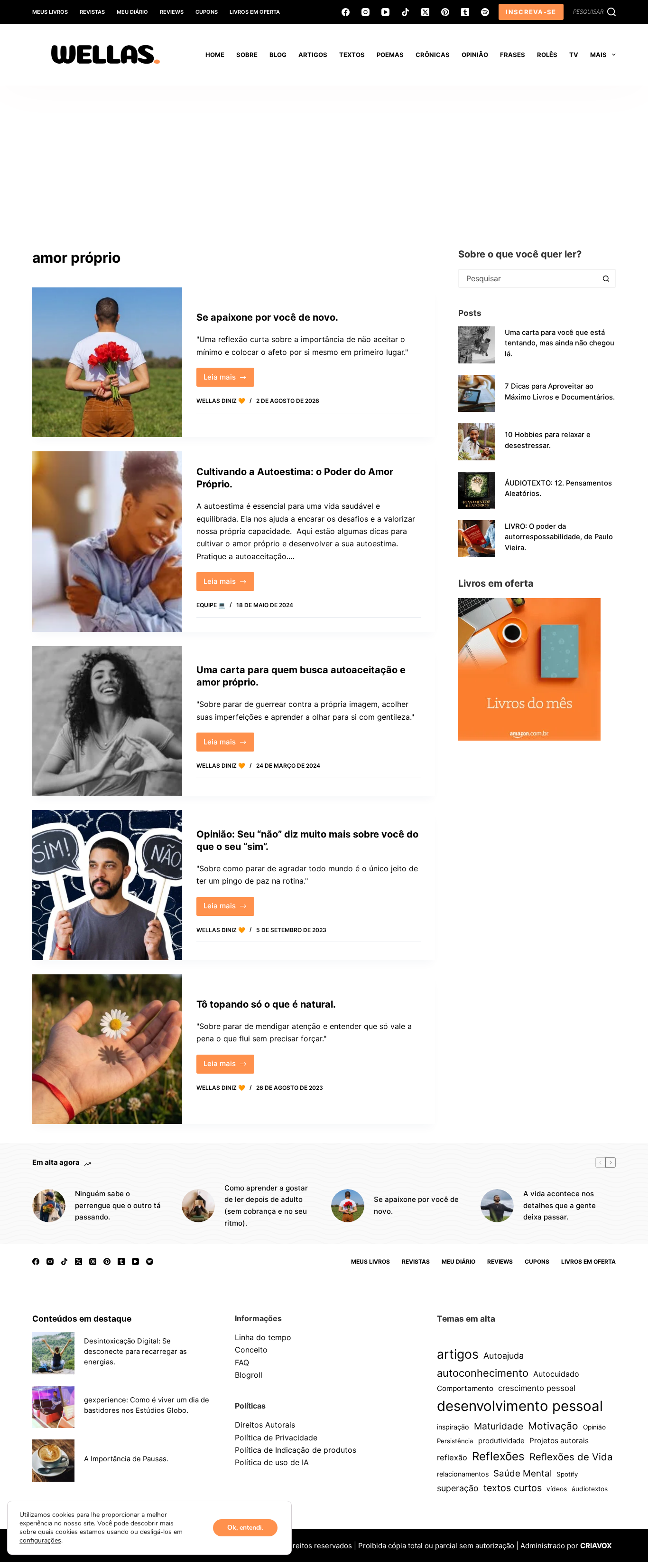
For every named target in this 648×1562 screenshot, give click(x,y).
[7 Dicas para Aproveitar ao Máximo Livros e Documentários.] (476, 393)
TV (573, 54)
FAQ (242, 1362)
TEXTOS (352, 54)
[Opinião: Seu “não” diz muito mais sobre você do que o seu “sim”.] (107, 885)
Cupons (206, 12)
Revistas (92, 12)
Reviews (172, 12)
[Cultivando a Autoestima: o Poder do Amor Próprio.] (107, 541)
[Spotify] (485, 12)
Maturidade (498, 1426)
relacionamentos (463, 1474)
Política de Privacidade (276, 1437)
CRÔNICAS (433, 54)
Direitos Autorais (265, 1424)
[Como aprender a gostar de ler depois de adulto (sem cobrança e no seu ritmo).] (198, 1205)
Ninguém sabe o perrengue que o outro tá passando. (118, 1205)
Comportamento (465, 1388)
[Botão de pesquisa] (606, 278)
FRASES (512, 54)
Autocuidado (556, 1374)
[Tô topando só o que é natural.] (107, 1049)
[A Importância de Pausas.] (53, 1460)
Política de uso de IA (272, 1462)
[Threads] (92, 1261)
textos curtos (512, 1488)
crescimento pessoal (536, 1388)
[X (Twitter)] (425, 12)
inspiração (453, 1427)
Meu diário (132, 12)
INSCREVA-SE (531, 12)
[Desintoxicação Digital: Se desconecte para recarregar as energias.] (53, 1353)
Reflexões (498, 1456)
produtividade (501, 1440)
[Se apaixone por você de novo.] (107, 362)
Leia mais (229, 379)
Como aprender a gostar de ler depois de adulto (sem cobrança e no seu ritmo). (266, 1205)
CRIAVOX (596, 1545)
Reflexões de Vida (571, 1457)
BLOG (278, 54)
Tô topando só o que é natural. (266, 1004)
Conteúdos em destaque (81, 1319)
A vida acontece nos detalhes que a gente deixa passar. (559, 1205)
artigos (458, 1354)
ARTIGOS (312, 54)
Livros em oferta (255, 12)
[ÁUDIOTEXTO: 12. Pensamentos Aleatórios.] (476, 490)
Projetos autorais (559, 1440)
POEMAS (390, 54)
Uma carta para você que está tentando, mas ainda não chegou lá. (559, 343)
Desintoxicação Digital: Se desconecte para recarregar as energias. (135, 1351)
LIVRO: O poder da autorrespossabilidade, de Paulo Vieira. (559, 537)
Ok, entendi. (245, 1527)
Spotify (567, 1474)
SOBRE (247, 54)
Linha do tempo (263, 1337)
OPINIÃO (475, 54)
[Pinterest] (445, 12)
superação (458, 1488)
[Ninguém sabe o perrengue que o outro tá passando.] (48, 1205)
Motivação (553, 1426)
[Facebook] (346, 12)
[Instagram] (365, 12)
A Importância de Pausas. (126, 1459)
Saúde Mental (522, 1473)
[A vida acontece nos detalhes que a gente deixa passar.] (497, 1205)
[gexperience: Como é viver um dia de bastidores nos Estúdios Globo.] (53, 1407)
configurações (40, 1540)
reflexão (452, 1457)
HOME (214, 54)
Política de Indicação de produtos (295, 1450)
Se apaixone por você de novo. (267, 317)
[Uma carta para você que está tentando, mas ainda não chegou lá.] (476, 344)
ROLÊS (547, 54)
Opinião (594, 1427)
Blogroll (248, 1375)
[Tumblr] (465, 12)
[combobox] (528, 278)
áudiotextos (590, 1489)
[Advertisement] (324, 156)
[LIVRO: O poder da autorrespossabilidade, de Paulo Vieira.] (476, 538)
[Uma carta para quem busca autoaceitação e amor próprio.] (107, 721)
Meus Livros (50, 12)
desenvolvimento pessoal (520, 1406)
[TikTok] (405, 12)
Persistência (455, 1441)
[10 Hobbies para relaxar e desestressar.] (476, 441)
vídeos (556, 1489)
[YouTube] (385, 12)
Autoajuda (503, 1356)
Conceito (251, 1349)
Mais (598, 54)
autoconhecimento (482, 1373)
